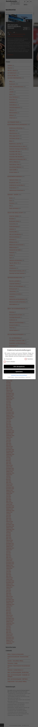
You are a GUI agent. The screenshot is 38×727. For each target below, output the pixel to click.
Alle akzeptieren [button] (19, 366)
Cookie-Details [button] (11, 377)
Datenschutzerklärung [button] (20, 377)
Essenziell (9, 359)
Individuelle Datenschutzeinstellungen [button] (19, 375)
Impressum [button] (28, 377)
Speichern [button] (19, 371)
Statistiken (30, 359)
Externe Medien (10, 361)
